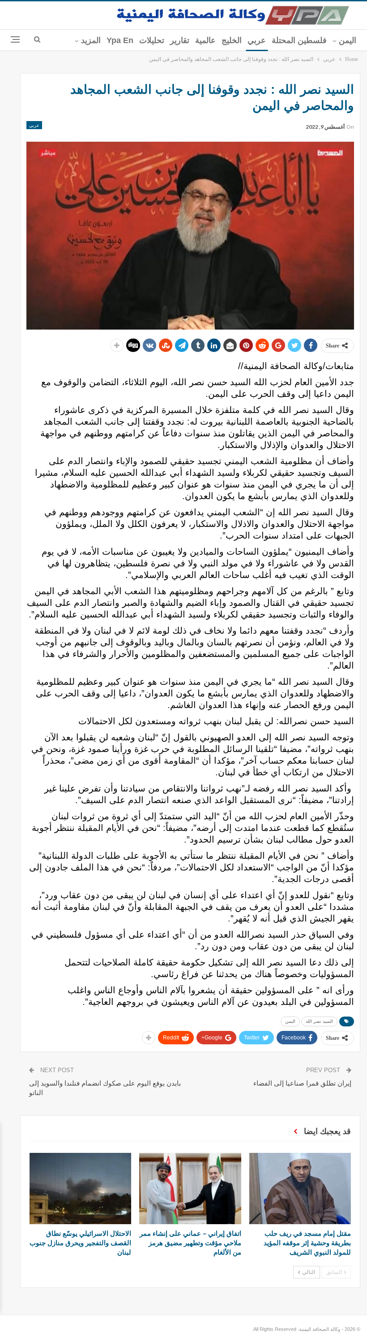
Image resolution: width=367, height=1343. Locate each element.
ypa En (120, 40)
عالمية (205, 40)
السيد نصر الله (319, 1021)
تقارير (179, 40)
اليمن (347, 40)
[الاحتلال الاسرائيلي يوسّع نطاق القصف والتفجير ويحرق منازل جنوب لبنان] (80, 1188)
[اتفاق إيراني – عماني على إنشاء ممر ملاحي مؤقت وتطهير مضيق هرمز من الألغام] (190, 1188)
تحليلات (151, 40)
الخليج (232, 40)
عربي (257, 40)
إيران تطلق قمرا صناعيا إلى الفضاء (302, 1083)
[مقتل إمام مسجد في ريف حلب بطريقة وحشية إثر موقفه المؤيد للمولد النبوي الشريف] (300, 1188)
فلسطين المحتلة (299, 40)
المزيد (91, 40)
